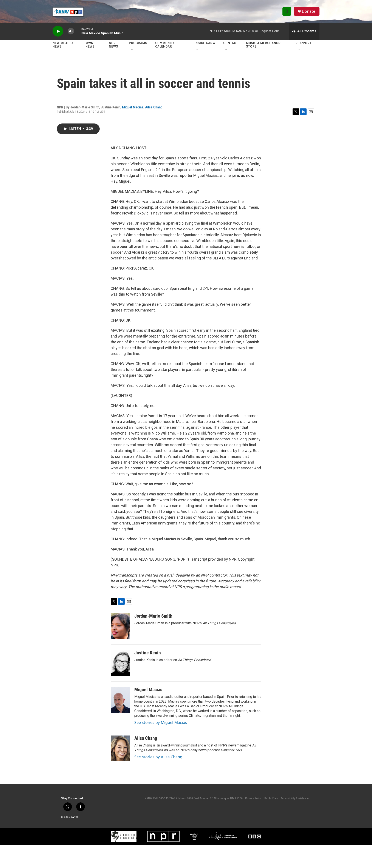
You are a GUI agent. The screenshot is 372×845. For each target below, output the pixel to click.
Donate (308, 11)
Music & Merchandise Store (265, 44)
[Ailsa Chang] (120, 748)
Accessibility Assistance (295, 798)
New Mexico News (63, 44)
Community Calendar (165, 44)
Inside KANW (204, 43)
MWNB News (90, 44)
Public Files (271, 798)
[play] (57, 31)
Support (304, 43)
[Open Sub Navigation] (132, 50)
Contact (230, 43)
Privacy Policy (253, 798)
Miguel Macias (132, 107)
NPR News (113, 44)
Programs (138, 43)
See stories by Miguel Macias (160, 722)
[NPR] (163, 836)
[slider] (77, 31)
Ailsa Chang (154, 107)
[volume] (70, 31)
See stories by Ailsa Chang (158, 756)
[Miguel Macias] (120, 700)
